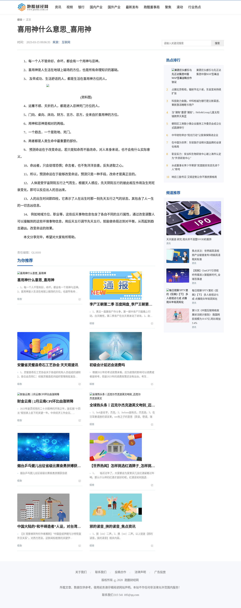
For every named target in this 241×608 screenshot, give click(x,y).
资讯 (58, 7)
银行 (81, 7)
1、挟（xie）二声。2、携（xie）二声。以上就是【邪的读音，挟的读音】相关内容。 (121, 536)
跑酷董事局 (152, 7)
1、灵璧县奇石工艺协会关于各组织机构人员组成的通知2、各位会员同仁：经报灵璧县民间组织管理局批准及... (49, 374)
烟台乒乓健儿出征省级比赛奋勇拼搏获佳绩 (50, 466)
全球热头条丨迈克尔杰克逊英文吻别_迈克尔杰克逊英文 (133, 405)
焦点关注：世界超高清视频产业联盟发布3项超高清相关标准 (206, 255)
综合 (19, 19)
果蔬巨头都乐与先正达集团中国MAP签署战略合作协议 (208, 74)
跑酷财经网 (132, 580)
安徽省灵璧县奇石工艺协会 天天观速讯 (47, 365)
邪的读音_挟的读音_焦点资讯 (112, 526)
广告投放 (160, 572)
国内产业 (96, 7)
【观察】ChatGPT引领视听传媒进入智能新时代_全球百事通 (206, 274)
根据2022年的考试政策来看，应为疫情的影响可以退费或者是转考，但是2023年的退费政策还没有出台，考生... (122, 374)
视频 (70, 7)
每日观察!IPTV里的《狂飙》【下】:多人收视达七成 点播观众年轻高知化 (205, 294)
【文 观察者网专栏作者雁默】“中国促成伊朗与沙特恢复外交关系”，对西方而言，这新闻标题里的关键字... (49, 536)
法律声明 (140, 572)
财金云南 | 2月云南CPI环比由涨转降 (45, 401)
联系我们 (100, 572)
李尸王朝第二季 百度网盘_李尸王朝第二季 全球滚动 (130, 304)
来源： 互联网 (61, 42)
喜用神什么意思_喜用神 (35, 280)
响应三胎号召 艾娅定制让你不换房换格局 (194, 177)
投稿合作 (120, 572)
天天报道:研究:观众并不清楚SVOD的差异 (189, 239)
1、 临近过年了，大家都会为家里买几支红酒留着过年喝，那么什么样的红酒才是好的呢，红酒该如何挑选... (122, 475)
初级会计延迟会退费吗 (107, 365)
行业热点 (194, 7)
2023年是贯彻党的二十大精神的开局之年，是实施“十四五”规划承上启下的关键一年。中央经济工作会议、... (48, 410)
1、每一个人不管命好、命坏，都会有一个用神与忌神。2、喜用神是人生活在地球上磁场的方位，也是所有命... (49, 289)
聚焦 (168, 7)
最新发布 (132, 7)
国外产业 (114, 7)
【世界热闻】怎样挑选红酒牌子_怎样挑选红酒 (126, 466)
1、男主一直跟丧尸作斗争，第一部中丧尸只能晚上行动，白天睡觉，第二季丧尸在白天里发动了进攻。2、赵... (121, 313)
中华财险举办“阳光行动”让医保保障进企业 (195, 135)
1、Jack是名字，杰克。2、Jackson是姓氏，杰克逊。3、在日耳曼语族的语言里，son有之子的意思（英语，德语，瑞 (122, 414)
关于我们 (81, 572)
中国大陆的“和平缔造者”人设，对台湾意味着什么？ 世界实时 (65, 526)
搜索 (217, 43)
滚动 (180, 7)
